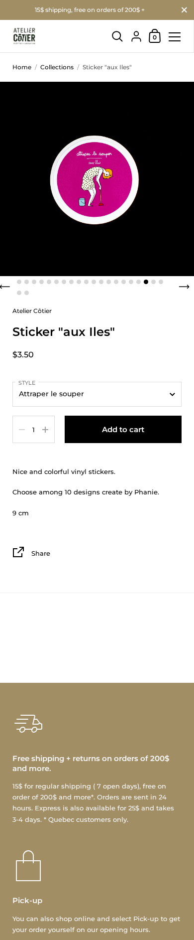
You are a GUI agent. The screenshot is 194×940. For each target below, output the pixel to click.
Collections (57, 67)
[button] (19, 282)
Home (21, 67)
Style (26, 382)
